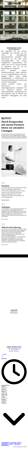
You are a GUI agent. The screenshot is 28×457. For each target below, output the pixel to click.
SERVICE (19, 442)
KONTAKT (11, 444)
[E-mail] (2, 356)
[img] (14, 3)
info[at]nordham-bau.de (16, 348)
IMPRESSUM (17, 444)
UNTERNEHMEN (5, 442)
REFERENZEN (4, 444)
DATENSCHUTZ (5, 445)
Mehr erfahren (5, 200)
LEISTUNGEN (13, 442)
